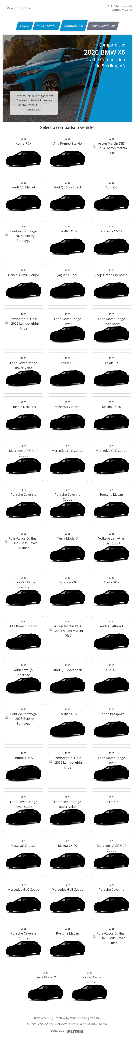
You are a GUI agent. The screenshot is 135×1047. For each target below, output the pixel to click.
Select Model (47, 26)
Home (25, 26)
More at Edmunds (34, 109)
